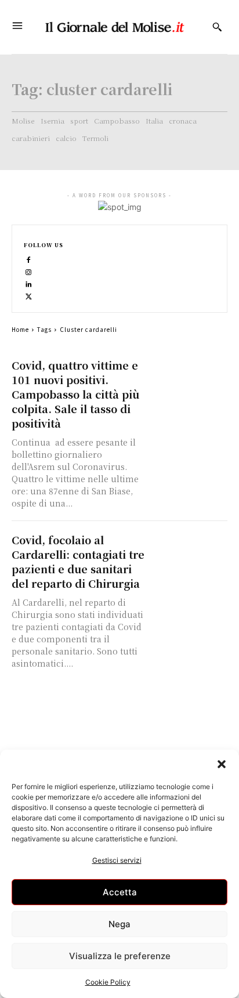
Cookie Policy (108, 982)
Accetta (120, 892)
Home (20, 329)
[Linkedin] (29, 283)
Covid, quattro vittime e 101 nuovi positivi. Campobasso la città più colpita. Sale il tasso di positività (75, 394)
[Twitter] (29, 296)
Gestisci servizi (117, 860)
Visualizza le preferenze (120, 955)
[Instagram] (29, 271)
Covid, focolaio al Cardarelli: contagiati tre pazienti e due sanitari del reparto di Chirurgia (78, 561)
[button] (221, 764)
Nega (119, 924)
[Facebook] (29, 259)
